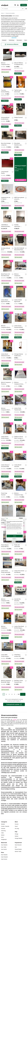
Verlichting (3, 830)
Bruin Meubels (4, 854)
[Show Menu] (26, 9)
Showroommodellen (10, 13)
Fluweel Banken (18, 849)
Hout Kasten (4, 849)
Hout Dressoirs (18, 845)
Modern (16, 836)
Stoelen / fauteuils (5, 826)
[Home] (7, 5)
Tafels (2, 832)
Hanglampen (4, 839)
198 (18, 694)
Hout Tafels (3, 847)
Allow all (14, 535)
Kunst (2, 837)
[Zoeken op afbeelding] (22, 8)
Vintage (16, 834)
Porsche (16, 824)
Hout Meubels (4, 845)
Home (2, 13)
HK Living (17, 828)
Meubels (3, 824)
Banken (2, 835)
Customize (14, 538)
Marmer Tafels (18, 851)
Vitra (16, 847)
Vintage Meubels (18, 838)
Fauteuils (3, 828)
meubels (15, 719)
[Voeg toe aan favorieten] (13, 63)
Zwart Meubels (4, 857)
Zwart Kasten (4, 859)
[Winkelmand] (15, 5)
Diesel (16, 826)
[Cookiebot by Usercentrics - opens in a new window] (19, 518)
